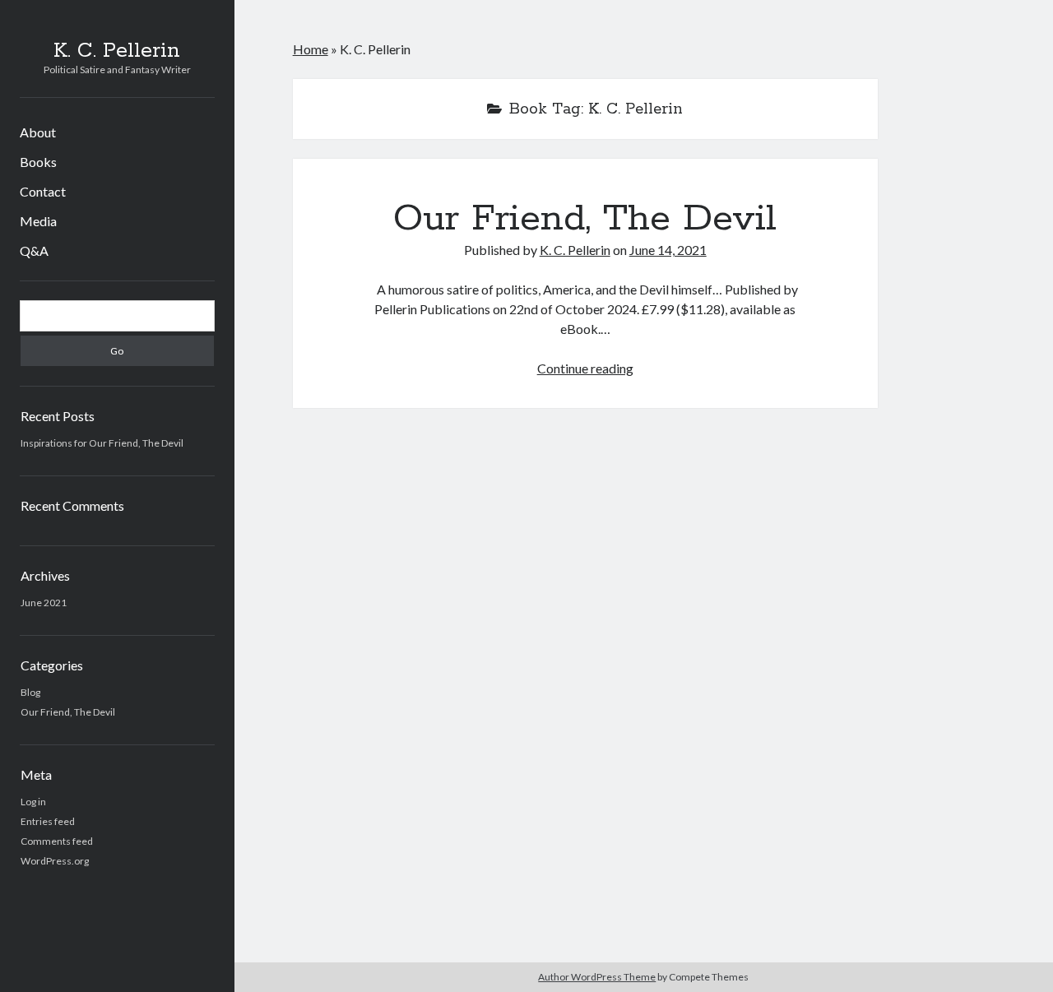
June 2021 (44, 602)
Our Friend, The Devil (68, 712)
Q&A (34, 250)
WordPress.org (55, 861)
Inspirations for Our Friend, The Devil (102, 443)
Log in (33, 801)
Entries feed (48, 821)
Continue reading (585, 368)
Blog (30, 692)
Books (38, 161)
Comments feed (57, 841)
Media (38, 221)
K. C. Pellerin (116, 51)
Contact (43, 191)
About (38, 132)
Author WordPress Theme (597, 977)
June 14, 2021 (668, 249)
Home (310, 49)
